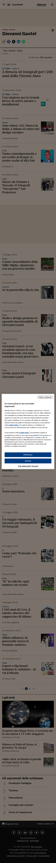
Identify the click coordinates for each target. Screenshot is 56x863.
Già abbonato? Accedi (28, 466)
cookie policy (13, 425)
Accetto (28, 461)
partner (36, 435)
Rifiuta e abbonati (45, 397)
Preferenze (28, 454)
